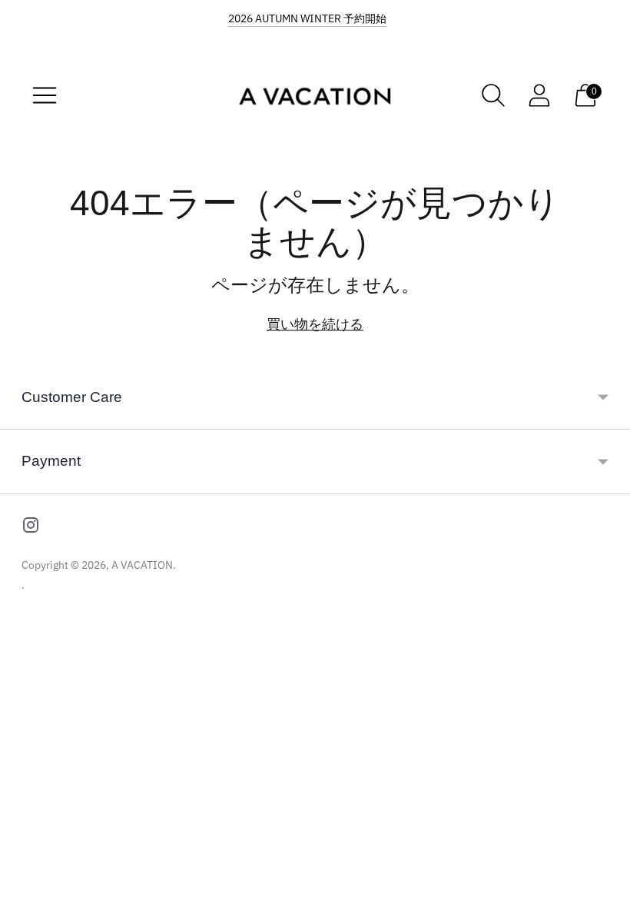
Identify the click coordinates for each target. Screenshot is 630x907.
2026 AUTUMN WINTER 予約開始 (307, 18)
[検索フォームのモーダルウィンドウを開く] (493, 95)
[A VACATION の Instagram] (31, 528)
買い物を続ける (315, 324)
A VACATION (142, 565)
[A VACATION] (315, 95)
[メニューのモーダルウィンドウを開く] (44, 95)
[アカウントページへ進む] (539, 95)
